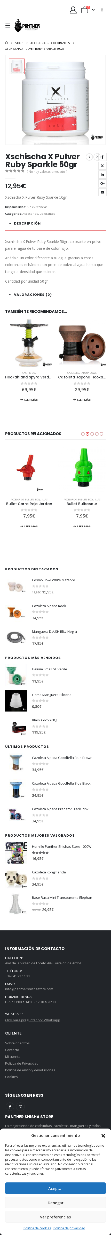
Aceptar (55, 1188)
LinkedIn (102, 174)
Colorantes (47, 214)
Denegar (56, 1202)
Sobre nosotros (17, 1043)
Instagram (20, 1106)
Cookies (11, 1076)
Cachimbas (29, 373)
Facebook (102, 157)
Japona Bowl (89, 373)
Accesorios (30, 214)
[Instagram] (102, 9)
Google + (102, 183)
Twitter (102, 166)
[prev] (89, 157)
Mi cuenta (12, 1056)
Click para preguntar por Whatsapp (32, 1020)
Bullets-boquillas (36, 499)
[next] (97, 157)
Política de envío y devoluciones (30, 1070)
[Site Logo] (27, 25)
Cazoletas (73, 373)
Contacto (12, 1049)
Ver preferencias (55, 1216)
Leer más (31, 400)
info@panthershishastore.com (29, 989)
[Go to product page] (29, 343)
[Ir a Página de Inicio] (6, 43)
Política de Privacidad (21, 1063)
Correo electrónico (102, 192)
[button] (103, 1135)
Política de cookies (37, 1228)
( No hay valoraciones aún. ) (47, 171)
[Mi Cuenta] (73, 9)
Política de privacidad (69, 1228)
